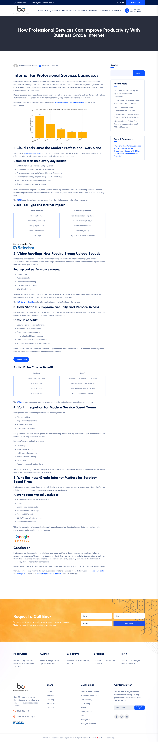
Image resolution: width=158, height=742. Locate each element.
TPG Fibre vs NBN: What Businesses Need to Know (124, 108)
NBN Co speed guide (25, 302)
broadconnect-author (28, 65)
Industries (104, 10)
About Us (115, 10)
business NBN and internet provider (70, 102)
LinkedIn (100, 571)
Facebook (91, 571)
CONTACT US (21, 359)
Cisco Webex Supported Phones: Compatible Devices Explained (127, 115)
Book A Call (136, 3)
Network (81, 10)
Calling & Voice (51, 10)
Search (114, 65)
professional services (32, 153)
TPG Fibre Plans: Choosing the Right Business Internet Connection (126, 94)
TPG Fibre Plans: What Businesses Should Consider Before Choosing (127, 148)
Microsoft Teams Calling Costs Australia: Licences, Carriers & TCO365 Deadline (126, 124)
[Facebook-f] (116, 716)
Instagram (21, 574)
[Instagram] (121, 716)
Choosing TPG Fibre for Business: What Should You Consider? (127, 101)
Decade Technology (108, 738)
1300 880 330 (135, 11)
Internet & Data (68, 10)
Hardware (93, 10)
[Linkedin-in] (126, 716)
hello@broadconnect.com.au (43, 3)
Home (40, 10)
